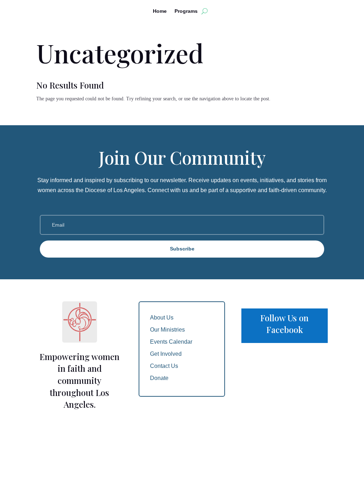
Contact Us (164, 366)
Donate (159, 378)
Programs (186, 11)
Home (160, 11)
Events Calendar (171, 342)
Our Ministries (167, 330)
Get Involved (166, 354)
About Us (161, 318)
